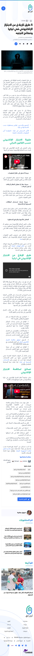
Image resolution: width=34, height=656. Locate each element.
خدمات (9, 625)
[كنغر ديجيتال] (17, 651)
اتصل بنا (28, 641)
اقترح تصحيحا (23, 499)
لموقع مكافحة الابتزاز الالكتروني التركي (17, 341)
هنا (21, 239)
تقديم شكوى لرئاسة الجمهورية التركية (17, 449)
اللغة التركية (25, 628)
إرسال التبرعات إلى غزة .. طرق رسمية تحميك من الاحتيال (18, 594)
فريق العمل (20, 641)
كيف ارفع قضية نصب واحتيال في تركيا (21, 494)
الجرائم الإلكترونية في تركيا (19, 470)
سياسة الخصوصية (8, 641)
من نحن (8, 638)
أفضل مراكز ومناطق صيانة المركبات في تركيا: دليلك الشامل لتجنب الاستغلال (12, 552)
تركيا (29, 470)
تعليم (8, 621)
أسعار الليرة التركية (8, 631)
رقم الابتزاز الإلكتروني (25, 487)
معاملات (25, 621)
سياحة (25, 625)
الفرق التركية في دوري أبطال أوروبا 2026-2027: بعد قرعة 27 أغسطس (13, 545)
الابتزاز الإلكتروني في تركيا (24, 473)
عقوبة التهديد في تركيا (25, 484)
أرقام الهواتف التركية (18, 245)
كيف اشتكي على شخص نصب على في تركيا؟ (20, 491)
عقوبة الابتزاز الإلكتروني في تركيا (23, 480)
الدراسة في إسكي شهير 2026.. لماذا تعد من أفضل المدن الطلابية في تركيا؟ (13, 537)
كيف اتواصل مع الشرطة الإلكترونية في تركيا (20, 477)
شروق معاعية (21, 513)
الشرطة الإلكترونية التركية (11, 484)
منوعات (25, 631)
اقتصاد (9, 628)
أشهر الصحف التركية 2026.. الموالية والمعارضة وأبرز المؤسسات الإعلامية (13, 529)
